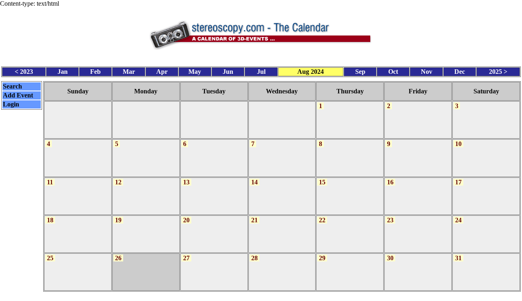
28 (254, 258)
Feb (95, 71)
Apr (162, 71)
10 (458, 143)
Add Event (18, 95)
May (194, 71)
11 (50, 182)
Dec (459, 71)
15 (322, 182)
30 (390, 258)
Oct (393, 71)
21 (254, 220)
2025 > (498, 71)
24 (458, 220)
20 (186, 220)
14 (254, 182)
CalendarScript (279, 296)
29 (322, 258)
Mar (129, 71)
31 (458, 258)
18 (50, 220)
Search (12, 86)
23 (390, 220)
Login (11, 104)
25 (50, 258)
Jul (261, 71)
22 (322, 220)
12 (118, 182)
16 (390, 182)
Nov (426, 71)
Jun (228, 71)
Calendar (238, 296)
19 (118, 220)
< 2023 (24, 71)
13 (186, 182)
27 (186, 258)
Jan (63, 71)
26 (118, 258)
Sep (360, 71)
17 (458, 182)
